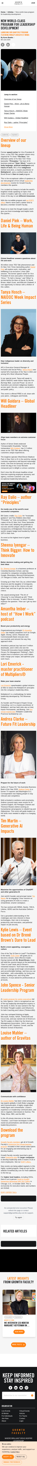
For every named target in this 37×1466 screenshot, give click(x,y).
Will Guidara (15, 448)
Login (33, 3)
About (4, 1421)
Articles (10, 12)
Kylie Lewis (15, 956)
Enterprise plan (11, 1157)
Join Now (5, 1418)
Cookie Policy (15, 1452)
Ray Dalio (18, 516)
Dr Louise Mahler (7, 1101)
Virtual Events (24, 1411)
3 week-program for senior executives (16, 999)
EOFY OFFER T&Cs (9, 1192)
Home (3, 12)
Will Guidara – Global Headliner (16, 118)
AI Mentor (5, 1413)
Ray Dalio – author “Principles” (16, 122)
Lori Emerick (6, 685)
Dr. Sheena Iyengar (8, 569)
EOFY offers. (26, 1162)
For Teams (23, 1416)
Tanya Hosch (27, 370)
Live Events (6, 1411)
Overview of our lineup (12, 99)
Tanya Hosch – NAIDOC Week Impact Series (16, 112)
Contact (22, 1418)
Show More (8, 127)
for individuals (7, 1416)
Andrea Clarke (24, 789)
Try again (18, 1217)
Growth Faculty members (10, 1142)
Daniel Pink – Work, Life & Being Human (16, 105)
